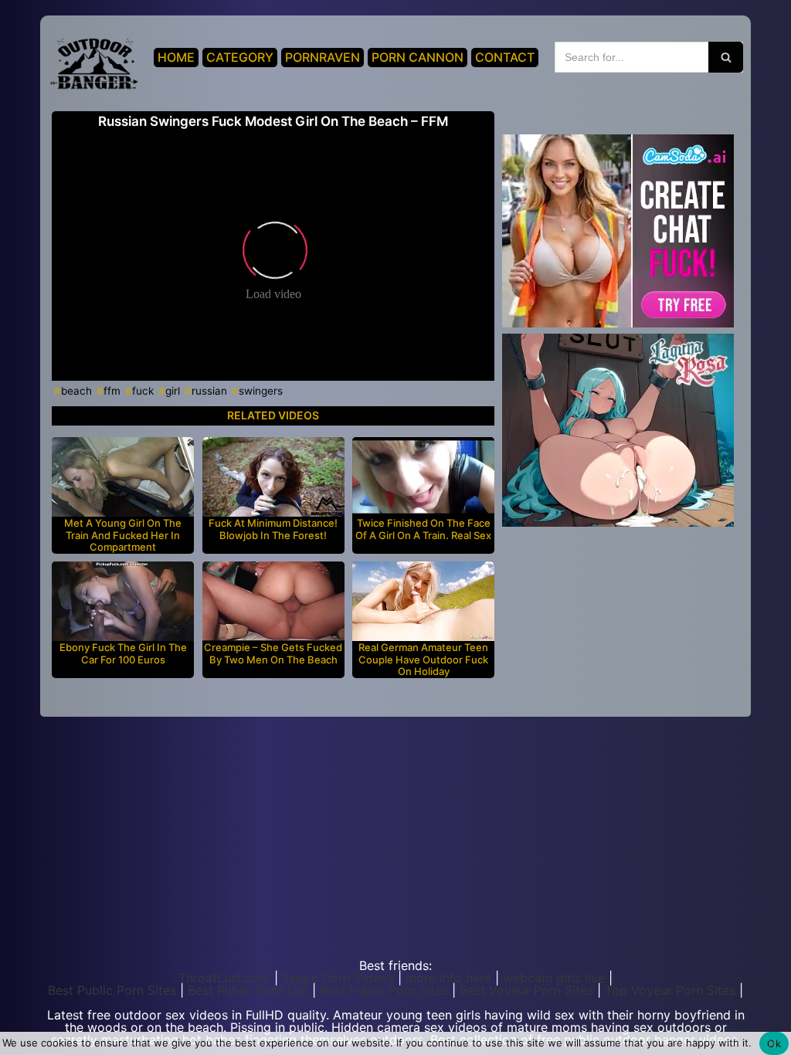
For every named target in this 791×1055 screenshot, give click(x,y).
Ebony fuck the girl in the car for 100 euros (123, 654)
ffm (112, 391)
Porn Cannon (417, 57)
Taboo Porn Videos (338, 977)
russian (209, 391)
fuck (143, 391)
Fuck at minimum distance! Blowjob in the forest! (273, 529)
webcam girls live (554, 977)
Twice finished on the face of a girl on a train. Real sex (423, 529)
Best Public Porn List (248, 990)
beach (76, 391)
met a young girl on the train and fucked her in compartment (123, 535)
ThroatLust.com (224, 977)
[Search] (725, 57)
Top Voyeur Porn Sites (670, 990)
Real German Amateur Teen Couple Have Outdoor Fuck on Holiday (423, 659)
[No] (771, 1043)
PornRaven (322, 57)
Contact (505, 57)
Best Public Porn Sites (112, 990)
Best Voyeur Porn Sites (526, 990)
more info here (448, 977)
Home (176, 57)
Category (239, 57)
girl (172, 391)
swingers (261, 391)
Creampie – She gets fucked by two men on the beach (273, 654)
